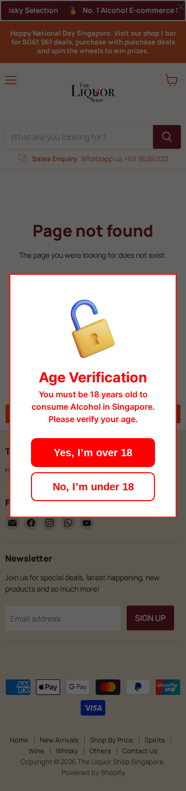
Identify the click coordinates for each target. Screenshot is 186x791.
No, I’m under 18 (93, 486)
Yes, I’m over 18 (93, 452)
